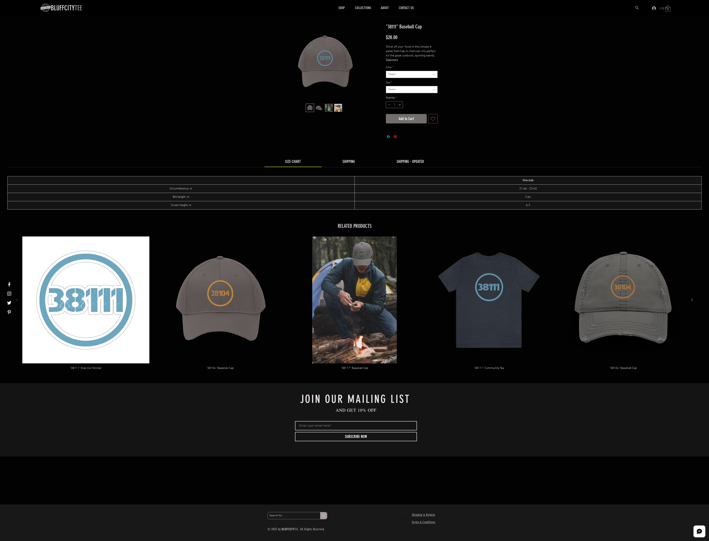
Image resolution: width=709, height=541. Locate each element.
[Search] (637, 7)
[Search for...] (323, 515)
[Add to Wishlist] (433, 118)
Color (389, 67)
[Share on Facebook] (388, 136)
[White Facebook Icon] (9, 284)
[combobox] (412, 74)
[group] (354, 305)
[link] (293, 161)
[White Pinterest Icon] (9, 312)
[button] (341, 8)
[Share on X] (402, 136)
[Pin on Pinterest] (395, 136)
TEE (66, 8)
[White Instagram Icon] (9, 293)
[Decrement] (388, 104)
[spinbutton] (394, 104)
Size (389, 82)
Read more (392, 59)
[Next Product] (692, 300)
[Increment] (400, 104)
